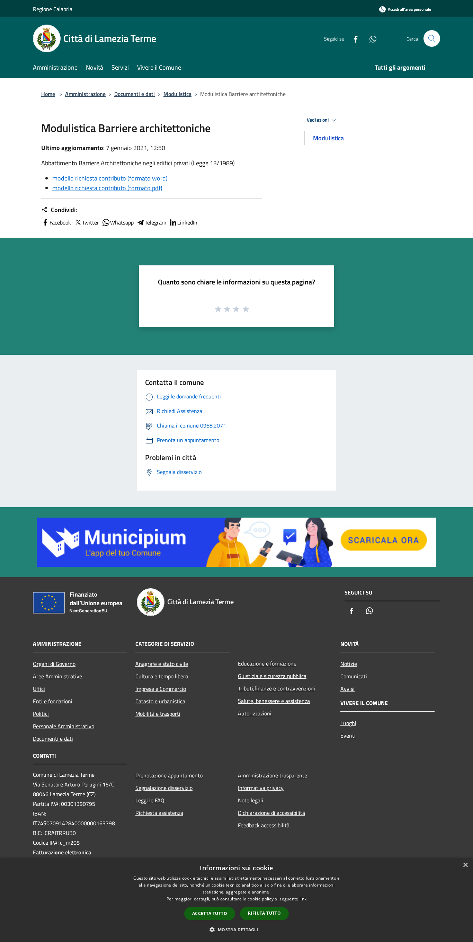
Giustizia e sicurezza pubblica (272, 676)
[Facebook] (353, 38)
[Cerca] (431, 38)
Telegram (155, 222)
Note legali (250, 800)
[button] (236, 929)
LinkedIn (187, 222)
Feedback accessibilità (263, 825)
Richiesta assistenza (159, 813)
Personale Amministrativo (63, 726)
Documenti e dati (134, 94)
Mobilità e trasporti (157, 714)
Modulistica (177, 94)
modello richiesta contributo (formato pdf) (107, 188)
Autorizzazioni (254, 713)
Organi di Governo (54, 664)
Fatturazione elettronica (62, 852)
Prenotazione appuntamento (169, 775)
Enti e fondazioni (52, 701)
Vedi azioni (318, 120)
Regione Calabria (52, 9)
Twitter (90, 222)
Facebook (60, 222)
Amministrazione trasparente (272, 775)
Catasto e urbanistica (160, 701)
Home (48, 94)
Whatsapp (122, 222)
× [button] (465, 865)
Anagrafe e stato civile (161, 664)
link (303, 899)
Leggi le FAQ (149, 800)
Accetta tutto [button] (209, 913)
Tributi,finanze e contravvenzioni (276, 688)
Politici (41, 714)
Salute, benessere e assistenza (274, 701)
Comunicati (353, 676)
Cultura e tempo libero (161, 676)
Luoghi (348, 723)
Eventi (348, 735)
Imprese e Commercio (160, 689)
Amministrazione (85, 94)
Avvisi (347, 689)
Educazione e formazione (267, 663)
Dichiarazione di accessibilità (271, 813)
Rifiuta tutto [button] (264, 913)
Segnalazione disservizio (164, 788)
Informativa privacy (261, 788)
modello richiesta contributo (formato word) (110, 178)
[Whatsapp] (370, 38)
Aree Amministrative (57, 676)
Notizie (348, 664)
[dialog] (236, 900)
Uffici (39, 689)
